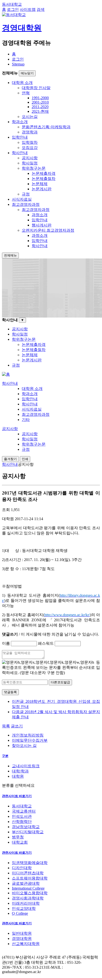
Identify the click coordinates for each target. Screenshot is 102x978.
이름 (6, 643)
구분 (5, 756)
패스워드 (46, 643)
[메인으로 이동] (6, 374)
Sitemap (18, 64)
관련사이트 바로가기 (17, 796)
